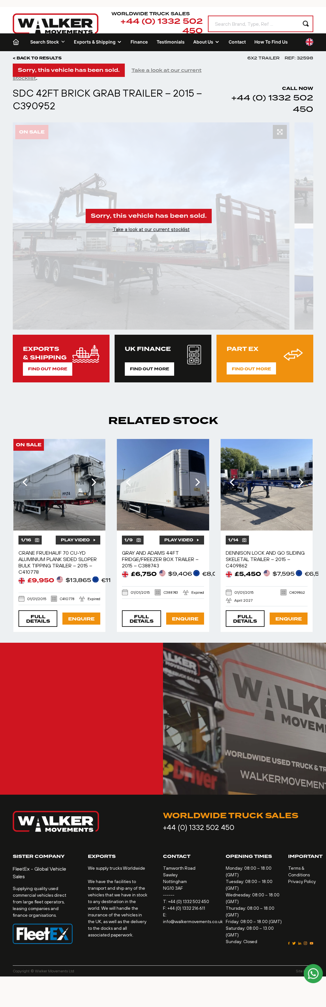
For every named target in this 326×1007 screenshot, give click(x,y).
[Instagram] (305, 943)
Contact (237, 42)
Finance (139, 42)
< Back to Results (37, 58)
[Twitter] (294, 943)
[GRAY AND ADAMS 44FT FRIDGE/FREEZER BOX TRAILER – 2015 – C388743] (163, 485)
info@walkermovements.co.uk (193, 921)
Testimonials (171, 42)
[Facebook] (289, 943)
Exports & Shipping (95, 42)
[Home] (17, 42)
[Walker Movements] (55, 23)
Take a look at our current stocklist (151, 229)
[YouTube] (311, 943)
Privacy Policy (302, 881)
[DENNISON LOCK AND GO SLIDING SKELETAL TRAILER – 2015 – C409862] (267, 485)
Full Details (38, 619)
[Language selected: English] (309, 42)
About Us (203, 42)
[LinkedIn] (299, 943)
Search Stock (44, 42)
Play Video (75, 540)
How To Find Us (271, 42)
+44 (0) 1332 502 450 (161, 26)
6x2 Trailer (263, 58)
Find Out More (47, 369)
